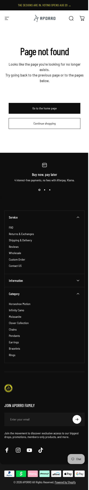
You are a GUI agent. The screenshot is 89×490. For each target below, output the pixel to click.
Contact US (15, 266)
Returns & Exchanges (21, 234)
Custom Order (17, 259)
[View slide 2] (44, 189)
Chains (13, 329)
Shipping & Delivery (20, 240)
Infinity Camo (16, 310)
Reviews (14, 246)
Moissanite (15, 316)
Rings (12, 355)
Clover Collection (19, 323)
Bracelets (14, 348)
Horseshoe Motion (19, 304)
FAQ (11, 227)
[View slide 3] (49, 189)
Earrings (14, 342)
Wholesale (15, 253)
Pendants (14, 335)
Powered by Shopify (63, 482)
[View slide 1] (39, 189)
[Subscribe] (73, 419)
